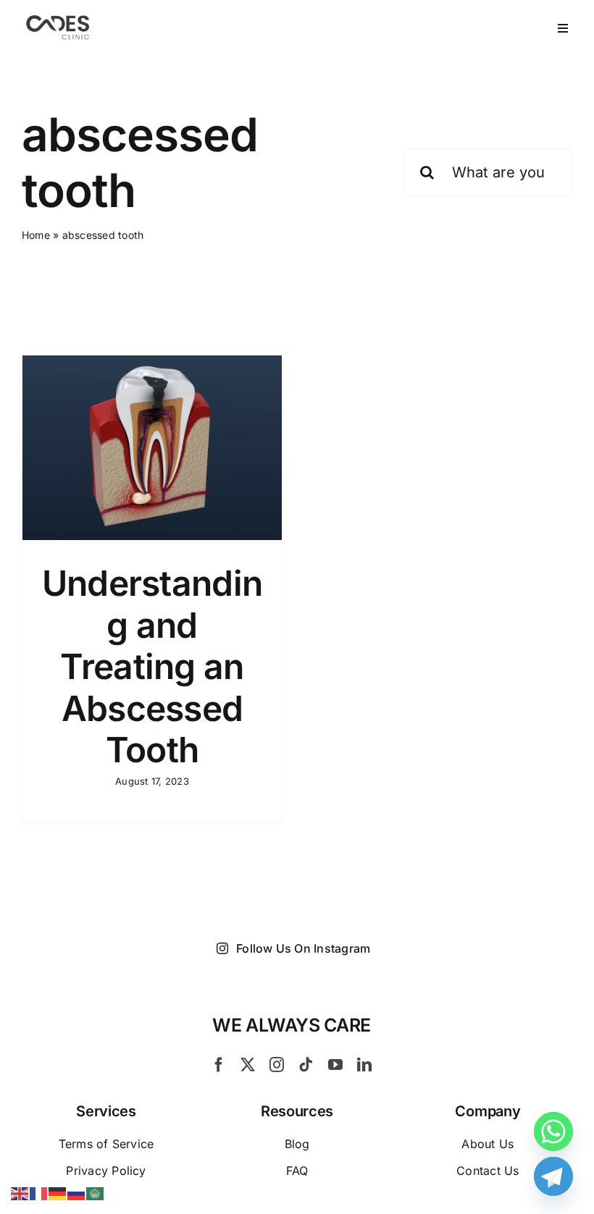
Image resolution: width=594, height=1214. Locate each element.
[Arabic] (95, 1192)
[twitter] (247, 1065)
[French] (39, 1192)
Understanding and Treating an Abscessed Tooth (152, 666)
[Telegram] (553, 1176)
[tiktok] (305, 1065)
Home (36, 235)
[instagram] (276, 1065)
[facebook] (219, 1065)
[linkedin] (364, 1065)
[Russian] (76, 1192)
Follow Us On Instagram (303, 948)
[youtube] (335, 1065)
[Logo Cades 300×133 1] (58, 19)
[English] (20, 1192)
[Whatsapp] (553, 1131)
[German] (58, 1192)
